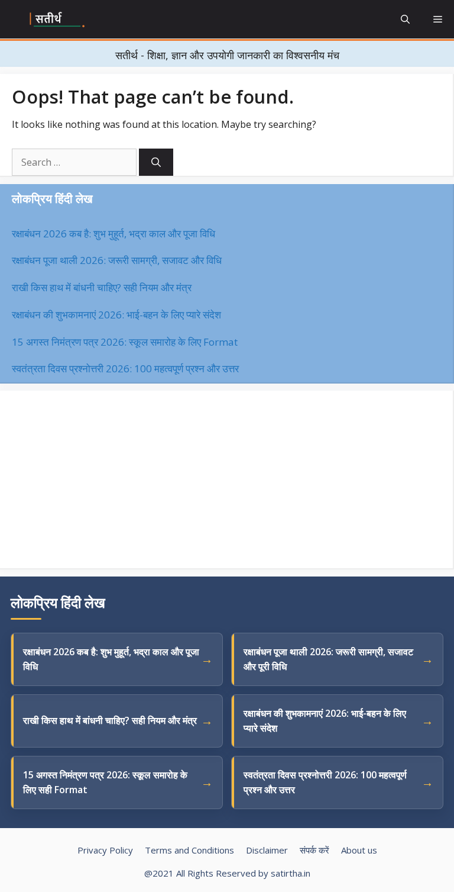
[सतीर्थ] (57, 20)
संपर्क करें (314, 850)
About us (359, 850)
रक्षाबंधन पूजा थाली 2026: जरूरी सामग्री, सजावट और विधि (117, 260)
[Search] (156, 162)
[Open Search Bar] (405, 19)
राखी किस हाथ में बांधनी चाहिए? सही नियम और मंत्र (102, 287)
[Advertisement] (226, 479)
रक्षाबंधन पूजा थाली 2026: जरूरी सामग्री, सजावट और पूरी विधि (328, 659)
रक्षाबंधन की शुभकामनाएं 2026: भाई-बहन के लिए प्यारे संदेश (116, 314)
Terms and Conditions (189, 850)
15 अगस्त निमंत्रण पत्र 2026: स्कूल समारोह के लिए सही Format (105, 782)
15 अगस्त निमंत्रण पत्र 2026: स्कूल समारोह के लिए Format (125, 342)
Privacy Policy (105, 850)
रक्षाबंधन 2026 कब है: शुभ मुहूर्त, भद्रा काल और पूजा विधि (113, 233)
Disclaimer (267, 850)
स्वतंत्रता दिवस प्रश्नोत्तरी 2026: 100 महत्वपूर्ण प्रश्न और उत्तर (125, 368)
